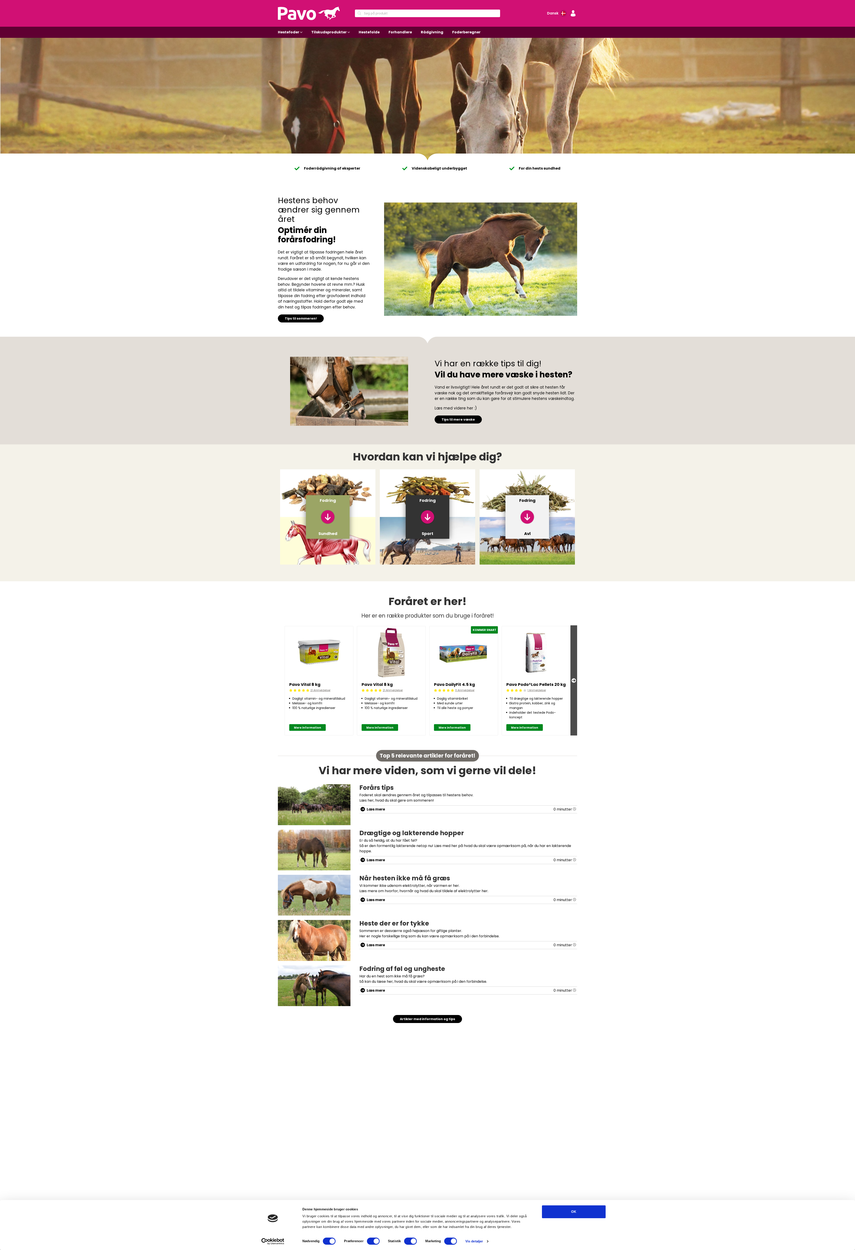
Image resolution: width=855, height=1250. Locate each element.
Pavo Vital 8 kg (304, 684)
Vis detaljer (474, 1241)
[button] (573, 13)
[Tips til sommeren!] (480, 259)
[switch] (373, 1241)
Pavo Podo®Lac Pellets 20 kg (536, 684)
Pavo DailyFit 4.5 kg (454, 684)
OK (573, 1212)
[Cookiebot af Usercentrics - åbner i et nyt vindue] (272, 1241)
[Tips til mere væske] (349, 391)
